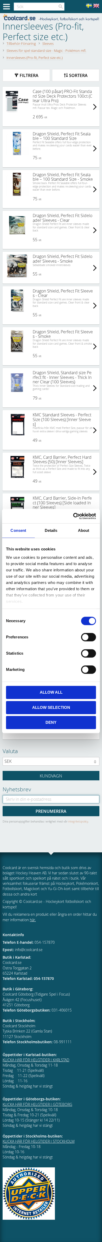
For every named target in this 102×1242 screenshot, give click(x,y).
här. (33, 919)
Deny (51, 722)
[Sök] (61, 6)
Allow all (51, 692)
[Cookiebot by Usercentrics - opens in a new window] (73, 516)
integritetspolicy (78, 821)
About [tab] (83, 530)
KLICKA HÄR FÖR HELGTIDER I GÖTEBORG (37, 1104)
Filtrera (29, 75)
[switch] (88, 637)
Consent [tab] (18, 530)
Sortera (78, 75)
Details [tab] (51, 530)
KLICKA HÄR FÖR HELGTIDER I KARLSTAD (36, 1059)
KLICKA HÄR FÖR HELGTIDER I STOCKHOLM (39, 1141)
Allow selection (51, 707)
